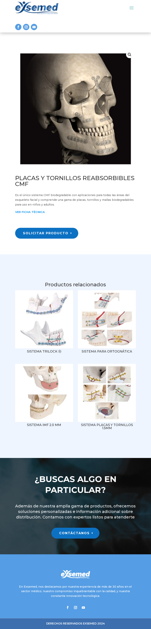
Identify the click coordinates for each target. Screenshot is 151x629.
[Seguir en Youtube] (34, 27)
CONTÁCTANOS (74, 533)
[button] (129, 54)
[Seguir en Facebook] (18, 27)
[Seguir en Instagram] (26, 27)
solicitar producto (45, 233)
